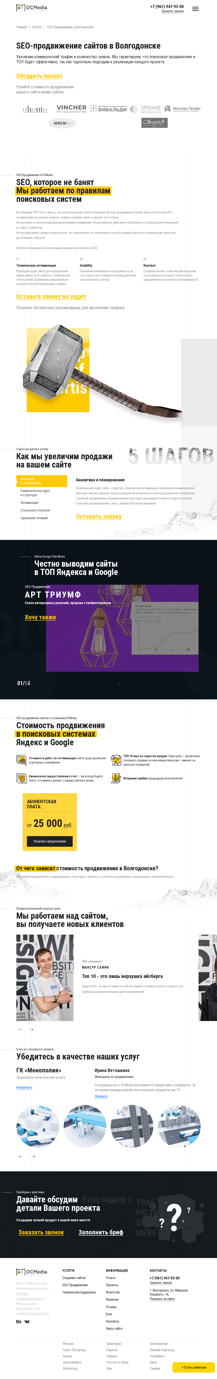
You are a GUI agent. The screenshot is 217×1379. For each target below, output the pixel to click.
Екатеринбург (159, 1344)
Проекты (112, 1285)
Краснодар (113, 1344)
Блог (109, 1314)
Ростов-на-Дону (117, 1362)
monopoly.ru (24, 1087)
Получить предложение (49, 841)
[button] (98, 683)
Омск (153, 1362)
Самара (155, 1368)
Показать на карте (162, 1299)
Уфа (109, 1368)
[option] (107, 628)
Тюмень (111, 1356)
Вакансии (112, 1299)
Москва (68, 1344)
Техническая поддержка (79, 1292)
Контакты (112, 1321)
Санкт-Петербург (74, 1350)
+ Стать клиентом (194, 1367)
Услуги (110, 1278)
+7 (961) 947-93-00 (167, 6)
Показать (101, 1096)
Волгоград (70, 1368)
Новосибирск (72, 1362)
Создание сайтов (74, 1278)
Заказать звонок (172, 11)
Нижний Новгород (162, 1350)
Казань (67, 1356)
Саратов (112, 1350)
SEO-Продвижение (75, 1285)
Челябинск (157, 1356)
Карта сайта (114, 1329)
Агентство (113, 1292)
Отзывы (111, 1307)
